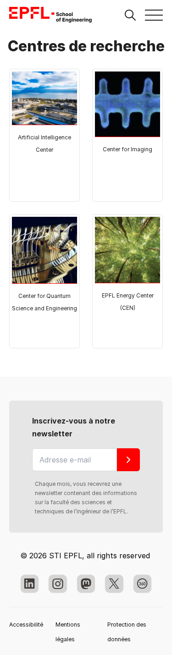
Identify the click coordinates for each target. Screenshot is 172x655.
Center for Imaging (127, 149)
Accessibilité (26, 624)
